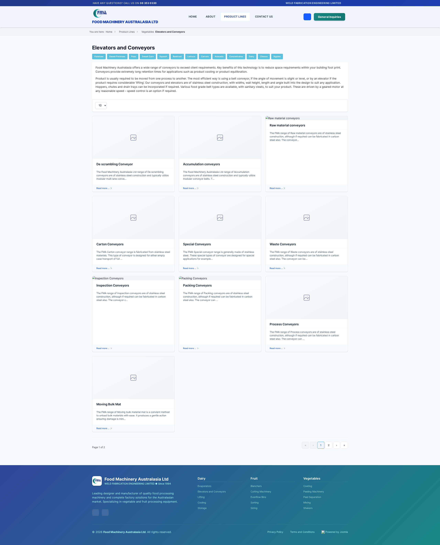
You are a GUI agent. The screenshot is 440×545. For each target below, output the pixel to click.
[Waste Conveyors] (307, 217)
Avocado (219, 56)
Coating (307, 486)
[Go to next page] (336, 445)
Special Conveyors (197, 244)
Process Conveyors (284, 324)
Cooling (202, 502)
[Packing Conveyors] (220, 278)
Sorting (255, 502)
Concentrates (236, 56)
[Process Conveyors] (307, 297)
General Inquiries (329, 17)
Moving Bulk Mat (108, 404)
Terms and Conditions (302, 531)
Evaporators (204, 486)
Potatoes (98, 56)
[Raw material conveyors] (307, 118)
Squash (163, 56)
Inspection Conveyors (112, 285)
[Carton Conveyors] (133, 217)
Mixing (307, 502)
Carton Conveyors (110, 244)
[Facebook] (351, 3)
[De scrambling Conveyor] (133, 137)
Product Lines (235, 16)
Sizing (254, 508)
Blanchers (256, 486)
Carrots (205, 56)
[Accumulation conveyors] (220, 137)
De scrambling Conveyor (114, 164)
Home (193, 16)
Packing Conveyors (197, 285)
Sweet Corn (148, 56)
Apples (277, 56)
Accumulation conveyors (201, 164)
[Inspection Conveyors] (133, 278)
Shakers (307, 508)
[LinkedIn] (346, 3)
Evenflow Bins (258, 497)
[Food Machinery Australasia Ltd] (125, 13)
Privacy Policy (275, 531)
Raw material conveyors (287, 125)
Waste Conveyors (283, 244)
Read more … (102, 188)
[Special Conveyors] (220, 217)
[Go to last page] (344, 445)
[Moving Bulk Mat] (133, 377)
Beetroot (177, 56)
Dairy (251, 56)
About (211, 16)
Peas (133, 56)
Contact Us (264, 16)
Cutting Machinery (261, 491)
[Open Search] (307, 16)
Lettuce (191, 56)
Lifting (201, 497)
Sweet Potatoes (117, 56)
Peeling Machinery (313, 491)
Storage (202, 508)
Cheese (264, 56)
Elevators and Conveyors (212, 491)
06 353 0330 (148, 3)
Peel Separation (312, 497)
